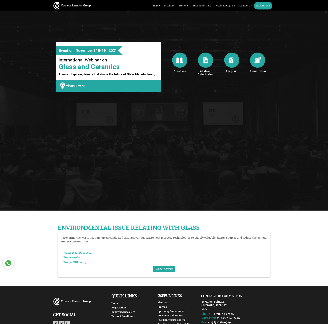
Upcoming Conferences (171, 311)
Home (156, 5)
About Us (163, 302)
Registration (263, 5)
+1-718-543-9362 (223, 313)
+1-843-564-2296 (228, 318)
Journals (162, 306)
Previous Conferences (170, 315)
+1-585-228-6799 (219, 322)
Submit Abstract (202, 5)
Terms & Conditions (123, 316)
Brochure (169, 5)
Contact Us (246, 5)
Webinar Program (225, 5)
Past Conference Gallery (171, 319)
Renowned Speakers (123, 312)
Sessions (183, 5)
